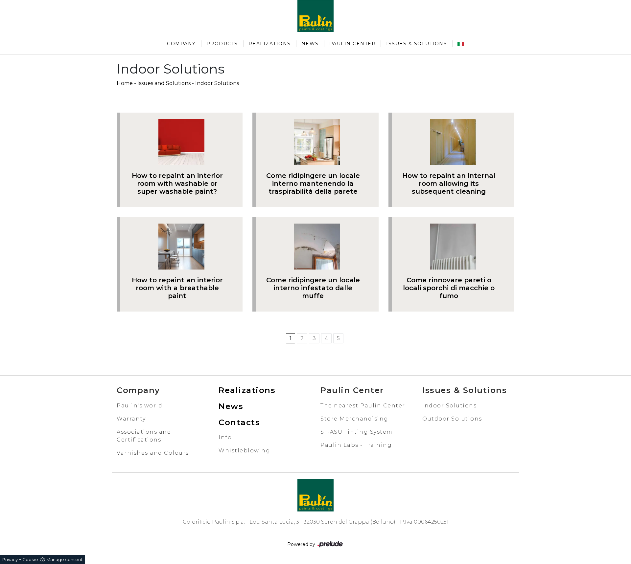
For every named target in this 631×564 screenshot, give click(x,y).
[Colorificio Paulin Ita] (461, 43)
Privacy (10, 559)
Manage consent (64, 559)
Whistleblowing (244, 450)
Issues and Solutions (164, 83)
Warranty (131, 419)
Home (125, 83)
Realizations (269, 44)
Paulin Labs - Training (356, 445)
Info (225, 437)
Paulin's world (139, 405)
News (310, 44)
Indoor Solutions (217, 83)
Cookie (30, 559)
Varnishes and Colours (153, 453)
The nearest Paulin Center (362, 405)
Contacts (239, 422)
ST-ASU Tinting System (356, 432)
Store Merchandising (354, 419)
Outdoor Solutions (452, 419)
